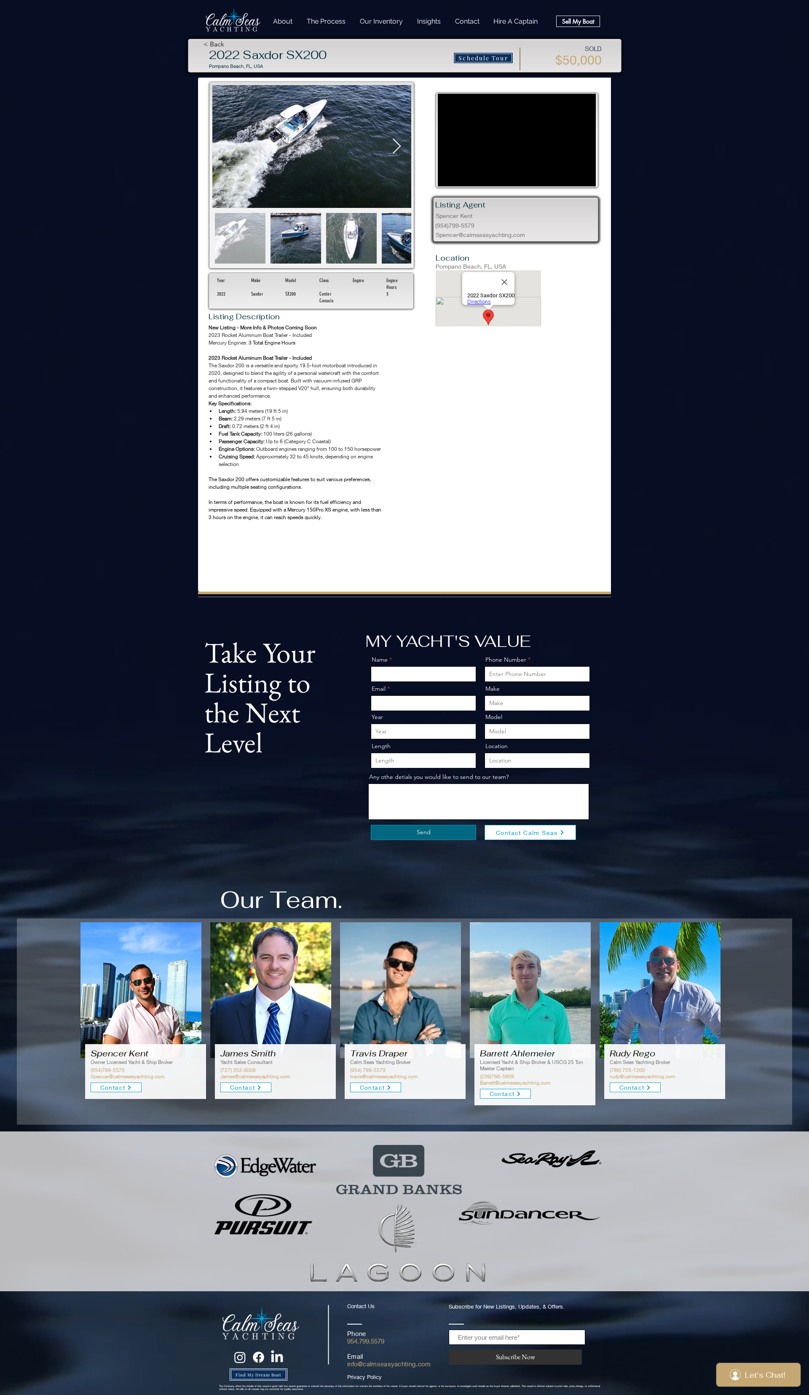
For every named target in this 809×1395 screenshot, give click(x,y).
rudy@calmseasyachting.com (642, 1076)
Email (379, 689)
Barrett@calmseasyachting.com (515, 1083)
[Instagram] (240, 1357)
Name (380, 659)
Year (377, 717)
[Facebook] (258, 1357)
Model (493, 717)
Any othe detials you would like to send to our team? (439, 777)
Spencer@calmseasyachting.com (480, 234)
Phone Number (505, 659)
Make (492, 689)
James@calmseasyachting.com (255, 1076)
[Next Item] (397, 146)
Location (496, 746)
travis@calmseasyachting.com (384, 1076)
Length (381, 746)
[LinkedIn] (277, 1357)
